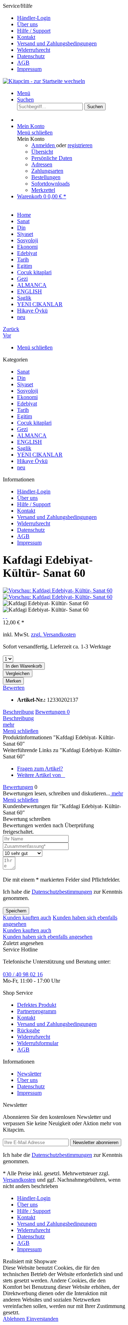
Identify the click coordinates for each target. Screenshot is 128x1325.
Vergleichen (18, 673)
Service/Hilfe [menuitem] (50, 37)
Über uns (27, 24)
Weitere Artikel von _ (41, 775)
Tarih (23, 410)
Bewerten (14, 688)
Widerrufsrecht (33, 50)
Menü (23, 93)
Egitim (24, 416)
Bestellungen (45, 177)
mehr (8, 725)
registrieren (80, 145)
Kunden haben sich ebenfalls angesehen (47, 937)
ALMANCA (32, 435)
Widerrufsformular (37, 1043)
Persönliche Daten (51, 158)
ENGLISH (29, 442)
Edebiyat (27, 404)
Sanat (23, 372)
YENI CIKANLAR (40, 455)
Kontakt (26, 37)
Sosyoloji (27, 391)
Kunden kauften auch (27, 918)
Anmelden (43, 145)
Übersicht (42, 152)
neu (21, 467)
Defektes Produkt (36, 1005)
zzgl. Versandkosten (53, 634)
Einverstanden (42, 1319)
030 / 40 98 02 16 (23, 974)
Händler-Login (33, 18)
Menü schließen (35, 132)
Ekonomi (27, 397)
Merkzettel (43, 190)
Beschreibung (18, 712)
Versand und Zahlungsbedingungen (57, 43)
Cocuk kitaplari (34, 423)
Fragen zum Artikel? (40, 769)
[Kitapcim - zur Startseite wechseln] (44, 81)
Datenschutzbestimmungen (62, 892)
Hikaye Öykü (32, 461)
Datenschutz (31, 56)
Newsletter (29, 1074)
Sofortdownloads (50, 184)
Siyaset (25, 384)
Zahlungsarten (47, 171)
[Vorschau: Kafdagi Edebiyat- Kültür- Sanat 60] (57, 590)
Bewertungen (52, 712)
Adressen (41, 164)
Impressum (29, 69)
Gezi (22, 429)
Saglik (24, 448)
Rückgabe (28, 1030)
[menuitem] (71, 18)
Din (21, 378)
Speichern (16, 910)
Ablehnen (14, 1319)
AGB (23, 63)
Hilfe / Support (33, 31)
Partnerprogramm (36, 1011)
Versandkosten (19, 1180)
